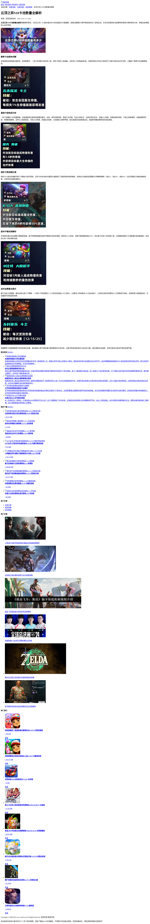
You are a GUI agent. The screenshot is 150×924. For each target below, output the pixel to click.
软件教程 (8, 510)
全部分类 (8, 505)
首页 (2, 5)
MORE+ (10, 352)
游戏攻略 (29, 7)
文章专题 (21, 5)
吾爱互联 (12, 7)
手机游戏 (7, 5)
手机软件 (14, 5)
